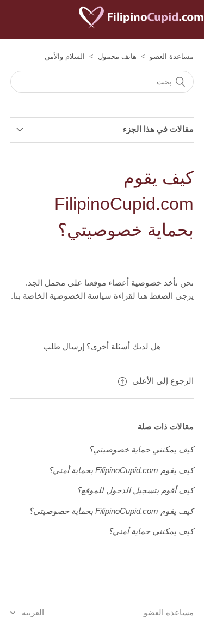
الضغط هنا (154, 295)
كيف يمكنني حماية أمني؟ (151, 531)
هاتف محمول (117, 56)
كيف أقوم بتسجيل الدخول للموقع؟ (135, 490)
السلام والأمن (65, 56)
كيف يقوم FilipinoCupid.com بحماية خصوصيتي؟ (111, 511)
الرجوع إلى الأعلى (163, 380)
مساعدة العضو (172, 56)
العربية (32, 612)
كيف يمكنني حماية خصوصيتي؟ (141, 449)
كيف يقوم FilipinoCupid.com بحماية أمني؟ (121, 470)
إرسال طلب (63, 346)
